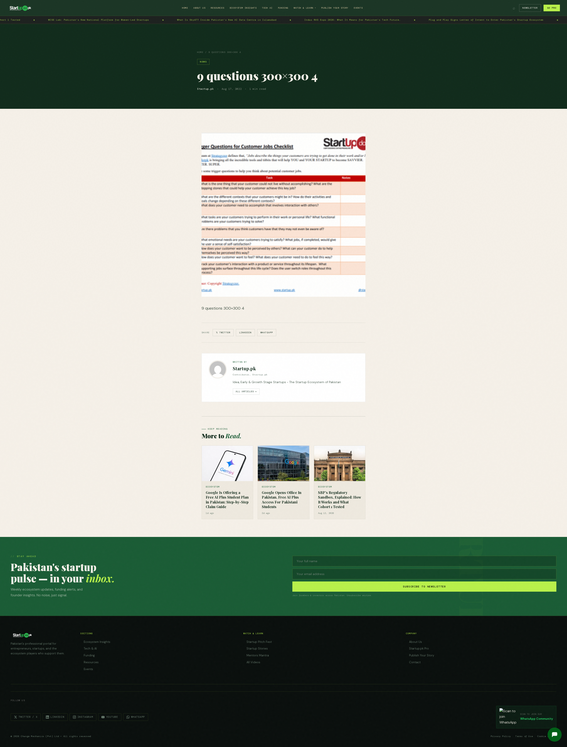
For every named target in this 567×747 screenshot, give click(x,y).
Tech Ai (267, 7)
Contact (415, 662)
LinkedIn (245, 332)
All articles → (246, 391)
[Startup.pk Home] (20, 8)
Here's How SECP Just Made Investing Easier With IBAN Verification (466, 19)
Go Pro (551, 7)
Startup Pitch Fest (259, 642)
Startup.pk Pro (419, 648)
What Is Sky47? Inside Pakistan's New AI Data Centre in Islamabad (70, 19)
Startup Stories (257, 648)
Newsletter (530, 7)
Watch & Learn (305, 7)
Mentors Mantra (258, 655)
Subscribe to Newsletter (424, 586)
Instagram (85, 716)
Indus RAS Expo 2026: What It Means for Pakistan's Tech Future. (197, 19)
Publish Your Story (334, 7)
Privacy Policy (501, 736)
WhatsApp (266, 332)
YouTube (112, 716)
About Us (199, 7)
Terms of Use (524, 736)
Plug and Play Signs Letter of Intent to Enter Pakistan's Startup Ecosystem (330, 19)
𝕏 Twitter (223, 332)
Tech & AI (90, 648)
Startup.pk (244, 368)
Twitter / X (28, 716)
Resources (217, 7)
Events (358, 7)
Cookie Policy (546, 736)
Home (185, 7)
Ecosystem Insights (243, 7)
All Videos (253, 662)
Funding (283, 7)
